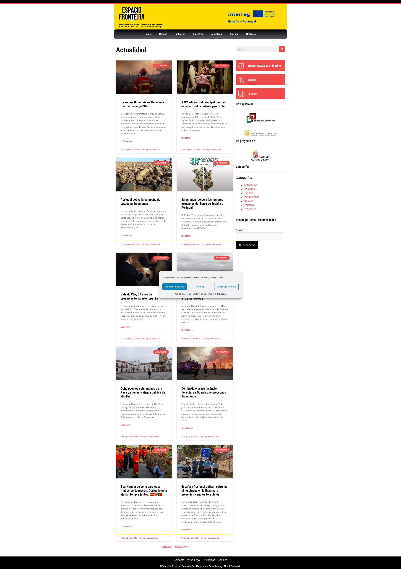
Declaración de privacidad (204, 294)
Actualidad (251, 185)
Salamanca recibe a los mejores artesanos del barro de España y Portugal (202, 203)
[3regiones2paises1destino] (241, 66)
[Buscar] (282, 49)
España (248, 193)
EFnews (252, 94)
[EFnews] (241, 94)
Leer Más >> (126, 141)
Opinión (163, 34)
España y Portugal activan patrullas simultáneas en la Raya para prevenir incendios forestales (204, 490)
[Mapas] (241, 80)
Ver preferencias (226, 286)
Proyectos (250, 209)
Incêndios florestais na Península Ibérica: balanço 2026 (142, 104)
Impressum (222, 294)
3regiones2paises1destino (264, 66)
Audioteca (216, 34)
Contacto (251, 34)
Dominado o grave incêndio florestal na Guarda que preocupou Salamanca (203, 392)
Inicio (148, 34)
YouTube (234, 34)
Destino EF (250, 189)
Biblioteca (180, 34)
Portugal (249, 204)
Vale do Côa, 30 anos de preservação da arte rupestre (140, 296)
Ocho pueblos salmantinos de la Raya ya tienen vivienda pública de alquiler (143, 392)
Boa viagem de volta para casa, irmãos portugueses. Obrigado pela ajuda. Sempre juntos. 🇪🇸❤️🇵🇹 (144, 490)
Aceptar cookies (174, 286)
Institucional (251, 196)
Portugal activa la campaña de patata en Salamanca (140, 201)
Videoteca (198, 34)
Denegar (200, 286)
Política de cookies (182, 294)
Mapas (251, 80)
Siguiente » (181, 546)
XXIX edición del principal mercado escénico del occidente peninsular (204, 104)
